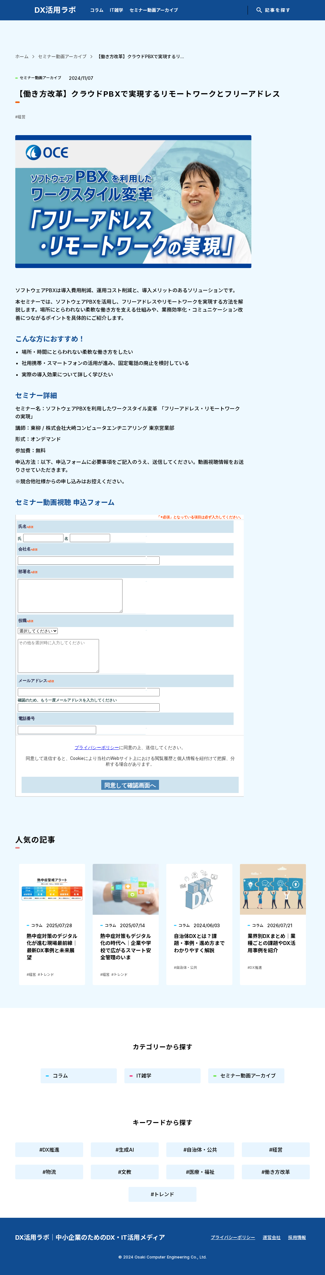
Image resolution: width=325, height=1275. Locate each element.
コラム (96, 10)
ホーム (22, 56)
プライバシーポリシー (233, 1237)
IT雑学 (116, 10)
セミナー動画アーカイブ (153, 10)
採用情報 (297, 1237)
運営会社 (272, 1237)
